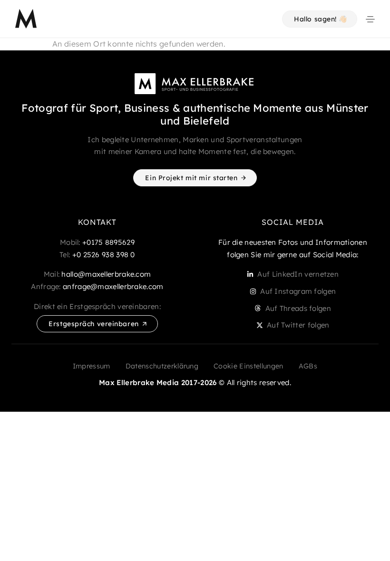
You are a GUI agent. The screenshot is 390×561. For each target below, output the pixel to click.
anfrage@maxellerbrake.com (113, 286)
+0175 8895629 (108, 242)
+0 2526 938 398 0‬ (103, 254)
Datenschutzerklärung (162, 366)
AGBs (308, 366)
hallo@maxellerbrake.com (106, 274)
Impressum (91, 366)
